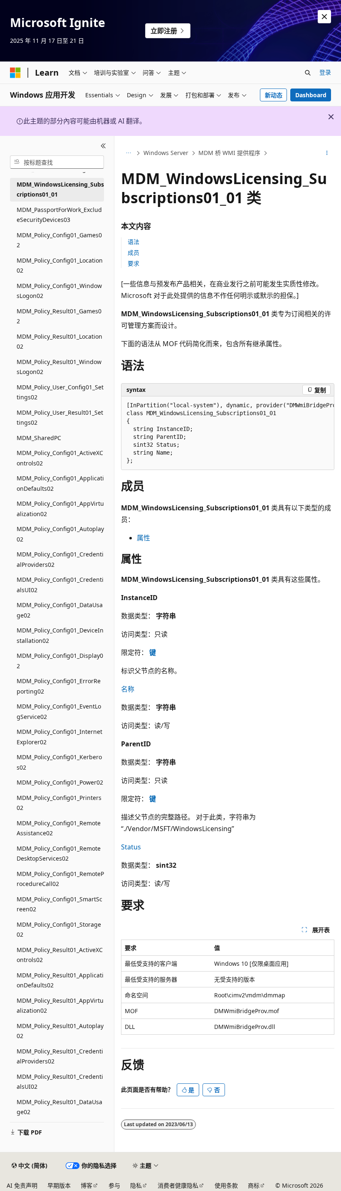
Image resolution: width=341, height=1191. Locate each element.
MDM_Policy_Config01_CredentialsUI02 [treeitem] (60, 585)
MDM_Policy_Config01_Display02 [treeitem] (60, 661)
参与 (114, 1185)
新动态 (273, 95)
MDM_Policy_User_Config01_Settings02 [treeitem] (60, 392)
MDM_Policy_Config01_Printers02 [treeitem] (59, 803)
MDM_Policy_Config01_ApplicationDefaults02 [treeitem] (60, 483)
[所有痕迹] (128, 153)
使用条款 (226, 1185)
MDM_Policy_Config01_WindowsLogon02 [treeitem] (59, 291)
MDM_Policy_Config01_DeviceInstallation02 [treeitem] (60, 635)
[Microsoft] (15, 72)
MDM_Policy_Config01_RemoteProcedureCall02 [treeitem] (60, 879)
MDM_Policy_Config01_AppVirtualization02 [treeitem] (60, 509)
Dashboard (310, 95)
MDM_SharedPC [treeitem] (39, 438)
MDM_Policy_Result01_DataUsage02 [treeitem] (59, 1107)
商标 (253, 1185)
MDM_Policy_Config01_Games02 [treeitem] (59, 240)
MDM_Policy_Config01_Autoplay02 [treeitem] (60, 534)
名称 (127, 689)
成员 (133, 252)
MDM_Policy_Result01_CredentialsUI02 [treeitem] (60, 1082)
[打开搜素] (307, 72)
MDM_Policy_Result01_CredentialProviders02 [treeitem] (60, 1056)
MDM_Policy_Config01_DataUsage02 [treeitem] (60, 610)
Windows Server (165, 153)
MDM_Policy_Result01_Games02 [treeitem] (59, 316)
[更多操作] (327, 153)
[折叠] (103, 146)
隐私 (136, 1185)
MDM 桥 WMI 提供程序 (229, 153)
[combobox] (57, 162)
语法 (133, 242)
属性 (143, 537)
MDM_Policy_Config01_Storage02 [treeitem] (59, 929)
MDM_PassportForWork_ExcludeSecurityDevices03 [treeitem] (59, 215)
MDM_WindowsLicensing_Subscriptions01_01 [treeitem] (60, 189)
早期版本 (59, 1185)
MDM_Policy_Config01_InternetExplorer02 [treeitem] (59, 737)
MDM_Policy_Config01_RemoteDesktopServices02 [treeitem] (59, 853)
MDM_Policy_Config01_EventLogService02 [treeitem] (59, 711)
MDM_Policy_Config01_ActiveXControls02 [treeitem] (60, 458)
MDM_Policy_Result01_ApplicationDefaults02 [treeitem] (60, 980)
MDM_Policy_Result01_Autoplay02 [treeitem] (60, 1031)
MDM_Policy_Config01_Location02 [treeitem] (60, 265)
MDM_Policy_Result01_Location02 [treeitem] (59, 341)
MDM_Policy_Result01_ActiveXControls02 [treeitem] (60, 955)
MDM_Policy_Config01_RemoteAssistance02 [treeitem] (59, 828)
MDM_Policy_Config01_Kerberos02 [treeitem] (59, 762)
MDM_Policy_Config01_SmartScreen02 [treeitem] (59, 904)
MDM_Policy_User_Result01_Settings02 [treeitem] (60, 417)
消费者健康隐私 (178, 1185)
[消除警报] (324, 16)
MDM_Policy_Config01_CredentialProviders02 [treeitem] (60, 559)
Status (131, 846)
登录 (325, 72)
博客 (86, 1185)
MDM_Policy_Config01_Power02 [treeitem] (60, 782)
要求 (133, 263)
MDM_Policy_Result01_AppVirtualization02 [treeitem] (60, 1006)
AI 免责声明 (22, 1185)
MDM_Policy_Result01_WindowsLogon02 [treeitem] (59, 367)
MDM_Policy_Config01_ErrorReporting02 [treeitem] (59, 686)
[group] (227, 433)
